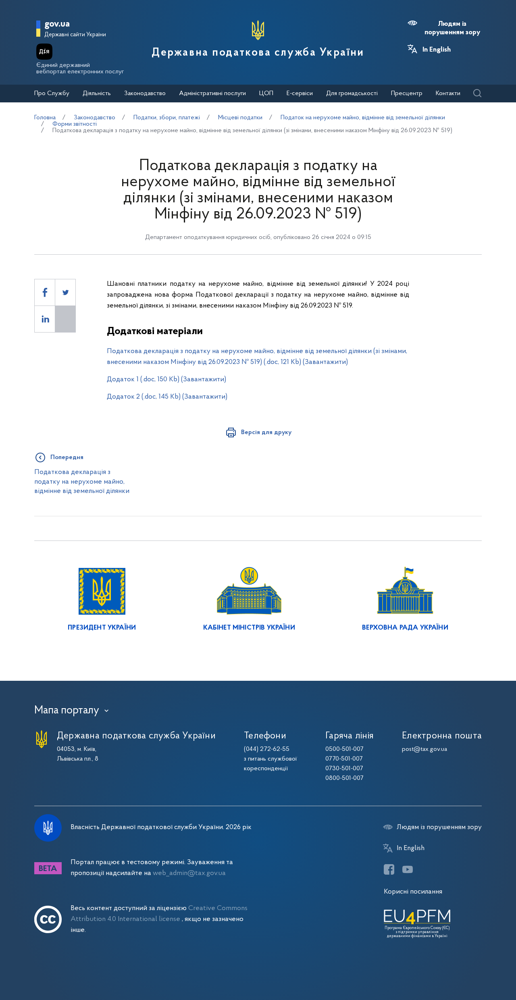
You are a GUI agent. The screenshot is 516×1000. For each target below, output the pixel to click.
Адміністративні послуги (212, 93)
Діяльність (97, 93)
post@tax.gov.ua (424, 749)
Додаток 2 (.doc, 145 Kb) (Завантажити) (167, 396)
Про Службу (51, 93)
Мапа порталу (66, 710)
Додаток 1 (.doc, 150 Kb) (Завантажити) (166, 379)
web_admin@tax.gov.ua (189, 873)
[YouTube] (407, 869)
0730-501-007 (344, 768)
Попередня (66, 457)
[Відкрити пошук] (477, 93)
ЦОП (266, 93)
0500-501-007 (344, 749)
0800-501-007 (344, 778)
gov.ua (57, 24)
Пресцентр (406, 93)
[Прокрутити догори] (476, 968)
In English (436, 50)
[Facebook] (389, 869)
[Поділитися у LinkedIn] (45, 319)
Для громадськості (352, 93)
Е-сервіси (300, 93)
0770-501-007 (344, 759)
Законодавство (145, 93)
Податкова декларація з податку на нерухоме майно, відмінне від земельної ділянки (81, 482)
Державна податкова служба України (258, 52)
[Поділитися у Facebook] (45, 292)
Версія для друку (266, 432)
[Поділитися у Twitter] (65, 292)
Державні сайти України (75, 35)
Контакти (448, 93)
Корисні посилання (413, 891)
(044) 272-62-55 (266, 749)
